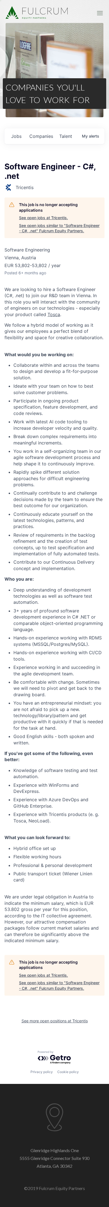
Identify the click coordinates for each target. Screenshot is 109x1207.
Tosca (54, 314)
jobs (16, 136)
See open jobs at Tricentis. (43, 217)
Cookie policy (68, 1072)
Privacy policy (41, 1072)
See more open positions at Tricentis (55, 1020)
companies (41, 136)
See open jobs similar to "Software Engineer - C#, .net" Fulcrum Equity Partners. (59, 228)
